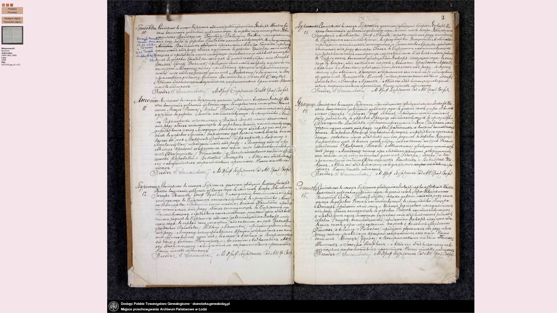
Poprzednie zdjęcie (12, 22)
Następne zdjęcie (12, 18)
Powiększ (12, 9)
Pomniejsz (12, 12)
